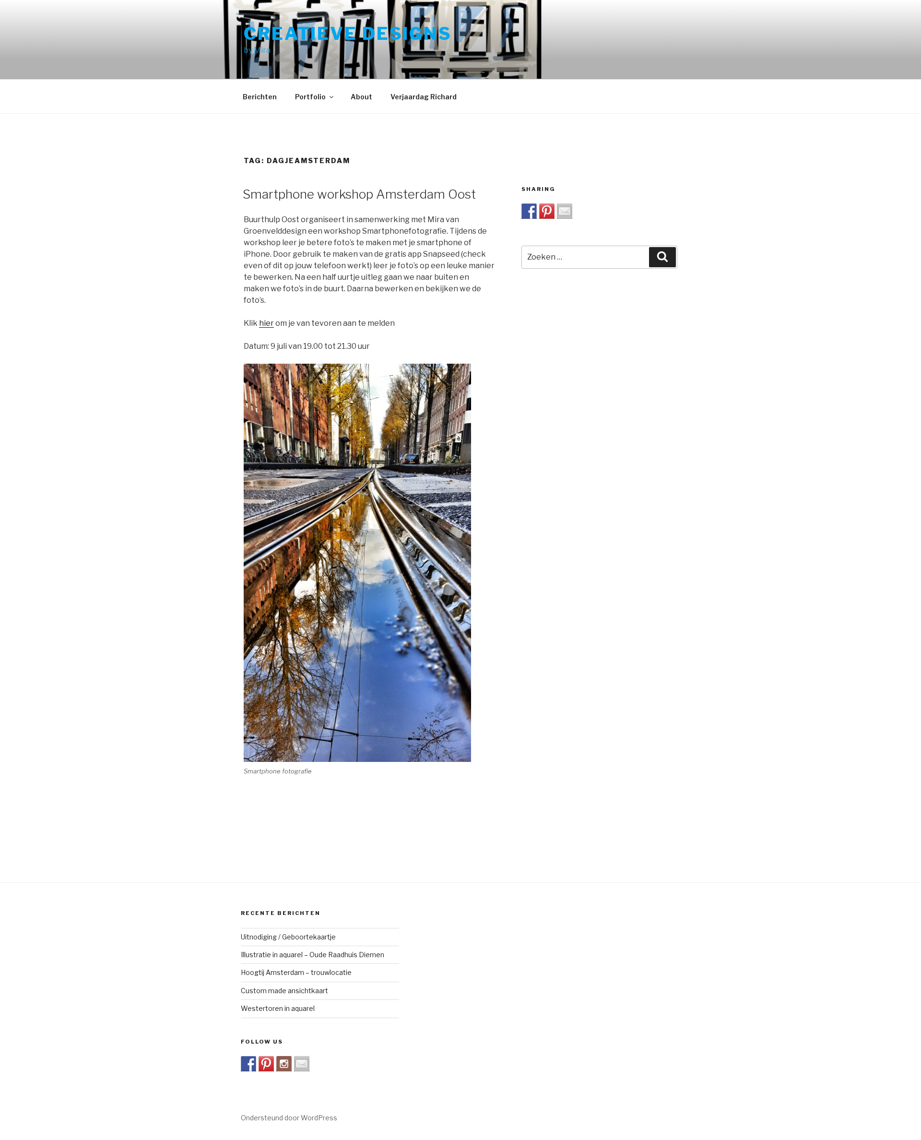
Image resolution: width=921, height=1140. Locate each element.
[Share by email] (564, 211)
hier (266, 323)
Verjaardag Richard (423, 97)
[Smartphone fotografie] (357, 563)
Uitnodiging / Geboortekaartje (288, 937)
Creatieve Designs (348, 33)
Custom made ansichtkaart (284, 990)
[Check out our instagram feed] (284, 1063)
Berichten (260, 97)
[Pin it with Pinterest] (547, 211)
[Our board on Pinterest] (266, 1063)
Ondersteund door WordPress (289, 1118)
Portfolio (310, 97)
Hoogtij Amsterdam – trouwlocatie (296, 972)
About (361, 97)
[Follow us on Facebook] (248, 1063)
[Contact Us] (301, 1063)
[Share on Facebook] (529, 211)
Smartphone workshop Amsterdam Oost (359, 194)
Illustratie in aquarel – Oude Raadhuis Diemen (312, 954)
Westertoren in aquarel (278, 1008)
